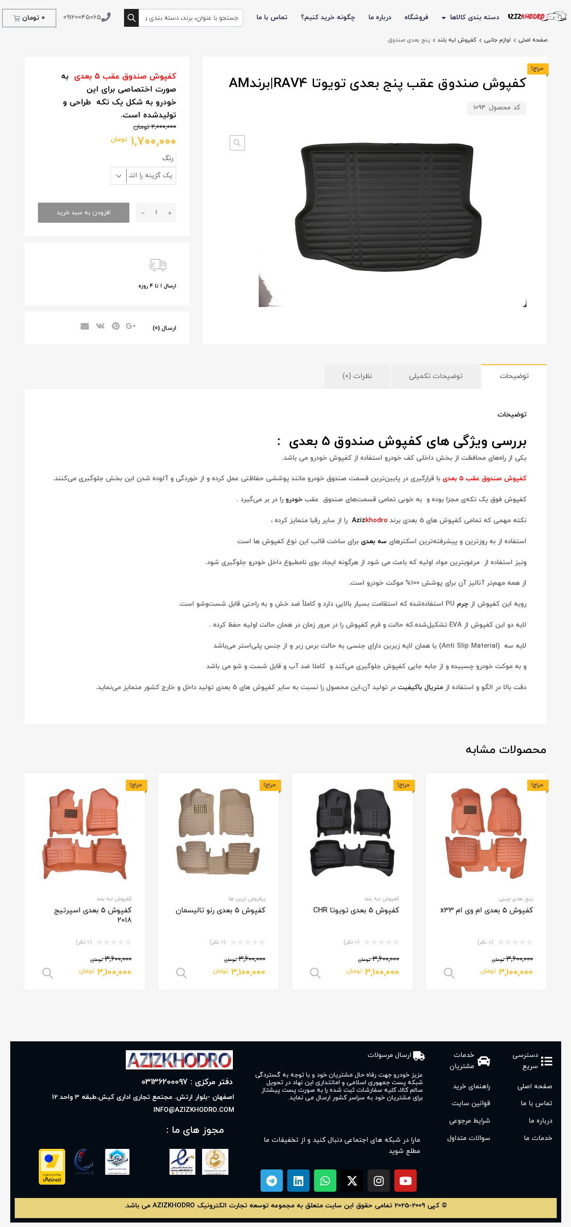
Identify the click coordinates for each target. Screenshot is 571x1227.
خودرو (294, 499)
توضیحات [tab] (514, 376)
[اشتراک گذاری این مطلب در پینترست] (114, 327)
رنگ (168, 158)
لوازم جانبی (497, 40)
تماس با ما (272, 17)
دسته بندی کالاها (474, 17)
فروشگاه (416, 17)
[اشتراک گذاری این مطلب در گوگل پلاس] (130, 327)
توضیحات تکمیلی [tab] (436, 376)
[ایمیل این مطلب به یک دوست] (83, 327)
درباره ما (379, 17)
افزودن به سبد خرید (84, 212)
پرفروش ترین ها (247, 899)
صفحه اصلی (532, 40)
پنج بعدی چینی (516, 899)
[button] (237, 142)
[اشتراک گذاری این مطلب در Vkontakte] (99, 327)
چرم (462, 604)
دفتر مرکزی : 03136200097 (187, 1082)
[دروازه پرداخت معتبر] (52, 1183)
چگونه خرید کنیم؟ (328, 17)
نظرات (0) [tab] (357, 376)
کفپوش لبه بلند (457, 40)
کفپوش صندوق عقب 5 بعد (486, 478)
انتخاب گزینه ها (449, 973)
